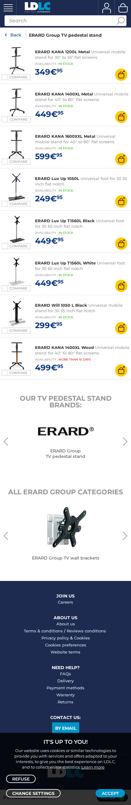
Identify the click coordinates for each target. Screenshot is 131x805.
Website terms (65, 652)
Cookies (82, 637)
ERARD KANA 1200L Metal (62, 51)
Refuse (21, 779)
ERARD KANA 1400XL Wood (64, 347)
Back (15, 35)
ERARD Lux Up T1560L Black (65, 220)
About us (65, 623)
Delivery (65, 680)
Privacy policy (55, 637)
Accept (110, 793)
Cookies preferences (65, 644)
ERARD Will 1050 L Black (61, 305)
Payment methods (65, 687)
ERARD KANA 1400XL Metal (64, 94)
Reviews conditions (86, 630)
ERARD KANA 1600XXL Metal (65, 136)
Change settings (33, 793)
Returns (65, 701)
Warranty (65, 694)
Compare (18, 77)
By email (65, 728)
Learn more (92, 767)
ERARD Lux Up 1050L (57, 178)
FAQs (65, 673)
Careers (65, 602)
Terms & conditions (43, 630)
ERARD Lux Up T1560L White (65, 262)
